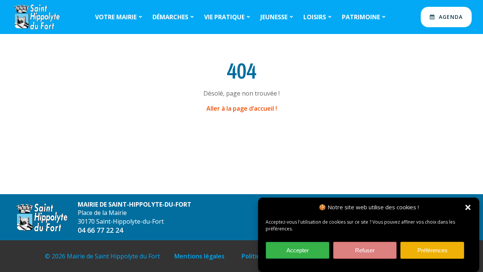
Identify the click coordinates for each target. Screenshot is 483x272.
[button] (468, 207)
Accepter (297, 250)
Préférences (432, 250)
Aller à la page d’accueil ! (241, 108)
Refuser (365, 250)
